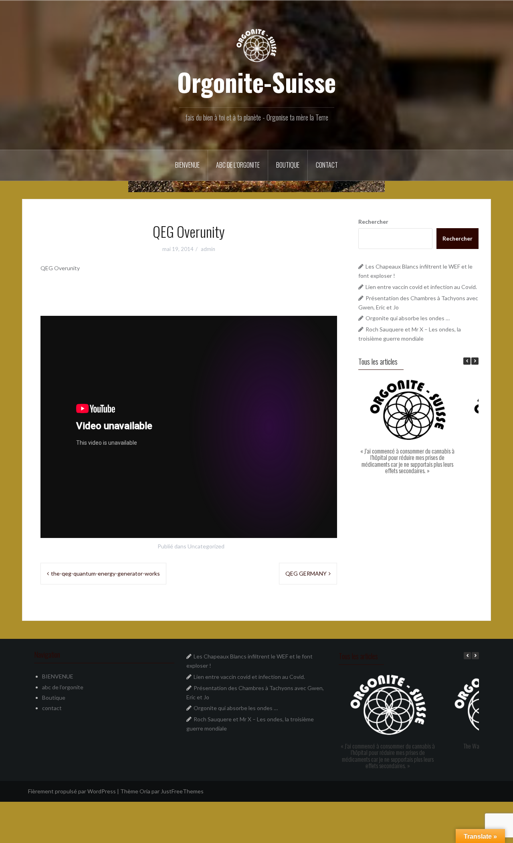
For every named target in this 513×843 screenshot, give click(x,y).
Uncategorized (206, 546)
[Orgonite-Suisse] (256, 44)
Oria (144, 791)
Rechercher (373, 221)
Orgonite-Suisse (256, 81)
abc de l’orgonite (238, 165)
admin (208, 249)
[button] (475, 361)
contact (327, 165)
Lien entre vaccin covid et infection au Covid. (421, 286)
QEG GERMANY (306, 573)
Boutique (287, 165)
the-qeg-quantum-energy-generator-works (105, 573)
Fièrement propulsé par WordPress (72, 791)
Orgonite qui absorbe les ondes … (408, 318)
